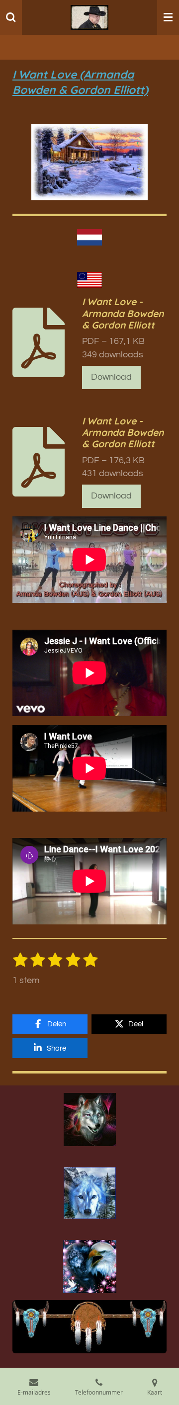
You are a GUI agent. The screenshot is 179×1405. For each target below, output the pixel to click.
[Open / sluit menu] (168, 17)
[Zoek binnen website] (11, 17)
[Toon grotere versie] (90, 1119)
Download (111, 377)
